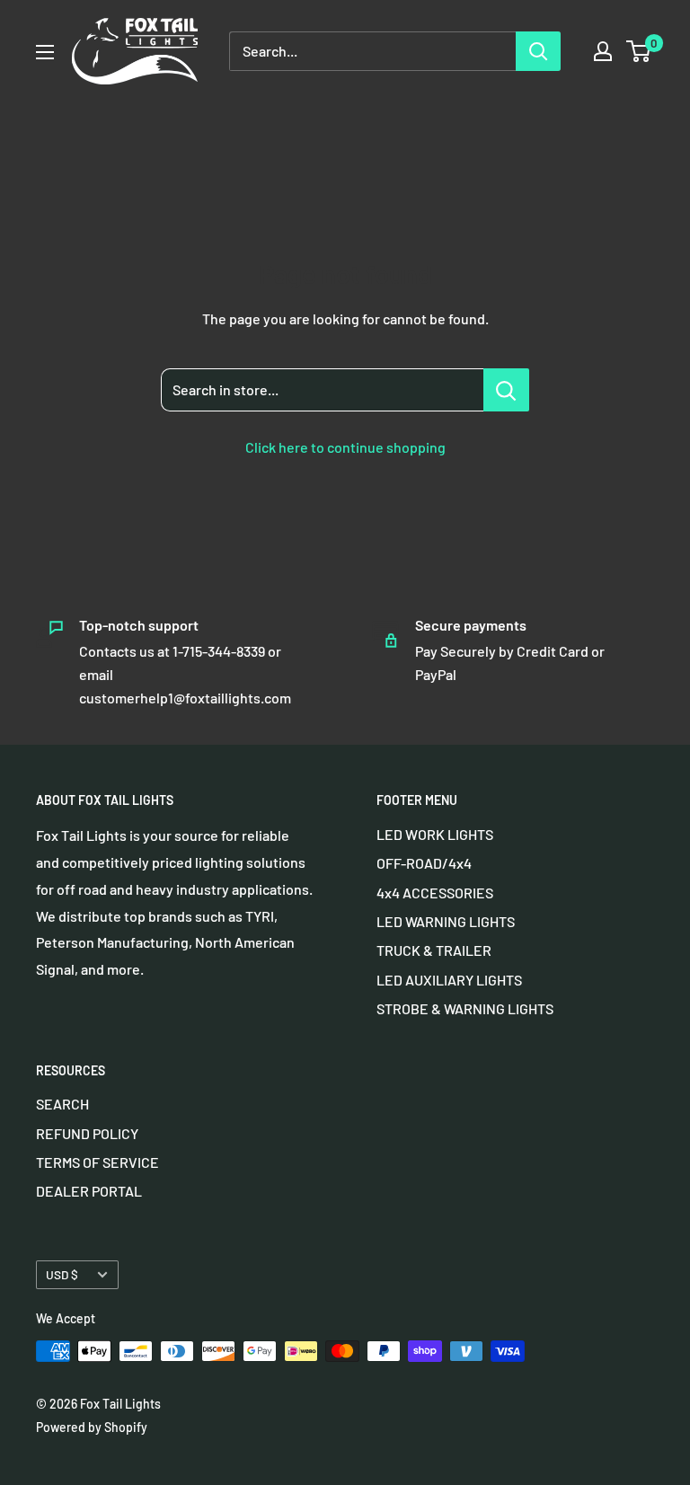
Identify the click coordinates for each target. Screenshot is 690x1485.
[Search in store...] (506, 389)
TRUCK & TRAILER (433, 950)
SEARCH (62, 1103)
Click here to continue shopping (345, 446)
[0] (639, 51)
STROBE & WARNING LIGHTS (464, 1008)
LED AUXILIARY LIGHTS (449, 979)
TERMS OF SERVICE (97, 1162)
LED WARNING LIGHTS (445, 921)
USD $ (62, 1274)
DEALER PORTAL (89, 1190)
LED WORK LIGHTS (434, 834)
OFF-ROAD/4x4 (424, 862)
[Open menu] (45, 52)
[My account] (603, 51)
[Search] (538, 51)
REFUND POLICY (87, 1133)
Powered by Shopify (91, 1427)
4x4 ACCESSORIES (434, 892)
